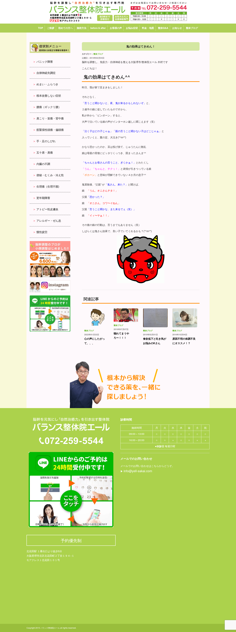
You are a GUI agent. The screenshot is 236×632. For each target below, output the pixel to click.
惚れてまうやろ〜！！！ (121, 335)
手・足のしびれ (46, 141)
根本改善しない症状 (48, 95)
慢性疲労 (41, 232)
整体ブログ (192, 28)
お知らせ (177, 28)
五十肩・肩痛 (44, 152)
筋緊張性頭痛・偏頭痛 (50, 130)
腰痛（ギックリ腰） (48, 107)
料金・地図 (148, 28)
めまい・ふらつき (47, 84)
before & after (98, 28)
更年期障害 (43, 198)
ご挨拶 (50, 28)
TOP (40, 28)
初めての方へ (65, 28)
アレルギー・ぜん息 (48, 220)
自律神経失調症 (46, 73)
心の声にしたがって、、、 (94, 341)
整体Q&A (163, 28)
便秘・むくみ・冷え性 (50, 175)
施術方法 (81, 28)
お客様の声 (116, 28)
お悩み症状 (132, 28)
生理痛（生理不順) (47, 186)
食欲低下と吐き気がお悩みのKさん (154, 341)
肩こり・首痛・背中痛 (50, 118)
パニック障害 (44, 61)
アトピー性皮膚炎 (47, 209)
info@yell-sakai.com (138, 471)
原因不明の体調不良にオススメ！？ (184, 341)
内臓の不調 (43, 164)
